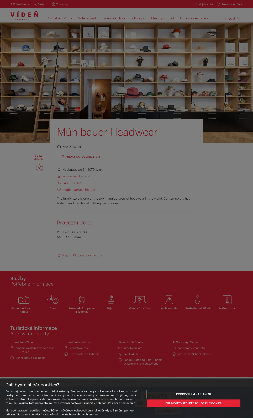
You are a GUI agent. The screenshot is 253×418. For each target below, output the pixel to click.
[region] (126, 398)
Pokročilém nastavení (193, 394)
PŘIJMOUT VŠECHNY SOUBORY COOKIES (193, 403)
